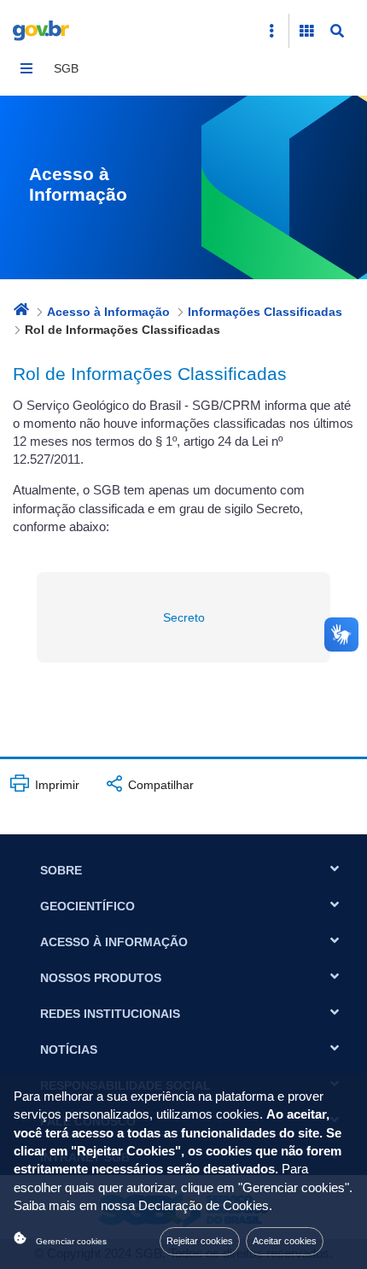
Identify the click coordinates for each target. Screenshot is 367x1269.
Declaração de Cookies (203, 1206)
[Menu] (26, 68)
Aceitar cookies (285, 1241)
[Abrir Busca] (337, 31)
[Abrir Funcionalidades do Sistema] (306, 30)
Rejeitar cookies (199, 1241)
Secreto (184, 617)
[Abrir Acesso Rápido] (271, 30)
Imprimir (55, 785)
